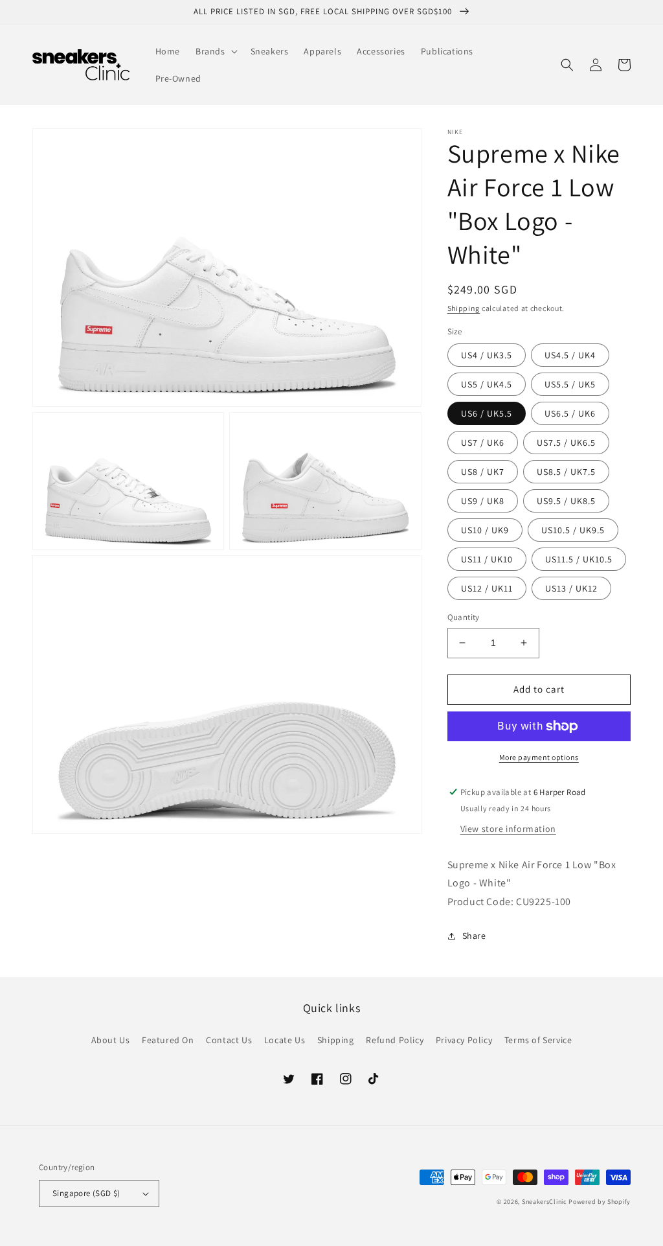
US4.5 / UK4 (570, 355)
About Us (110, 1040)
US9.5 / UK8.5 (566, 501)
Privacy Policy (464, 1040)
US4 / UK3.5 (486, 355)
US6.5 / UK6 (570, 413)
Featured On (168, 1040)
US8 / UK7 (482, 472)
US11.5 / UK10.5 (578, 559)
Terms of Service (538, 1040)
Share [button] (474, 935)
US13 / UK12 (571, 588)
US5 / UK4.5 (486, 384)
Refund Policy (394, 1040)
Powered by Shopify (599, 1201)
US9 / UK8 (482, 501)
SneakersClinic (544, 1201)
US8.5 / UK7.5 (566, 472)
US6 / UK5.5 (486, 413)
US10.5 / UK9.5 (573, 530)
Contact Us (229, 1040)
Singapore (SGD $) (86, 1193)
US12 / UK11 (487, 588)
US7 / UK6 (482, 442)
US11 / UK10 (487, 559)
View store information (508, 829)
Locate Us (284, 1040)
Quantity (463, 617)
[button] (215, 51)
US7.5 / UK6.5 (566, 442)
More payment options (539, 757)
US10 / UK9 (485, 530)
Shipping (463, 308)
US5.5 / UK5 (570, 384)
